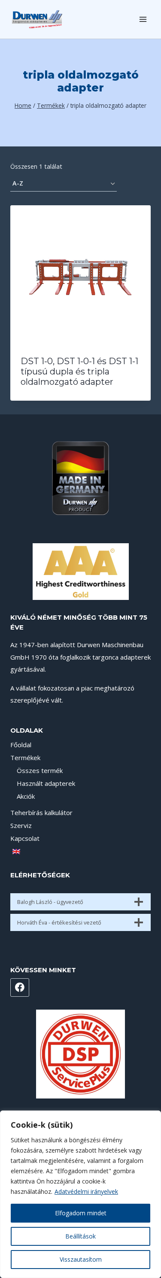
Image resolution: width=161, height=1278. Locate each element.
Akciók (26, 796)
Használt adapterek (46, 783)
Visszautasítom (81, 1259)
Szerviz (21, 825)
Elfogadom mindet (80, 1213)
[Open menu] (143, 19)
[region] (80, 1194)
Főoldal (20, 744)
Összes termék (40, 770)
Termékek (25, 757)
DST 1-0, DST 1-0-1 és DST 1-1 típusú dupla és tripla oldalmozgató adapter (79, 371)
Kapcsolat (24, 838)
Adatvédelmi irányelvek (86, 1191)
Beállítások (80, 1236)
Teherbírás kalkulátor (41, 812)
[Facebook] (19, 987)
